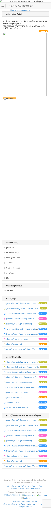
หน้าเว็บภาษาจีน (17, 488)
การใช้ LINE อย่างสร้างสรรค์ (17, 407)
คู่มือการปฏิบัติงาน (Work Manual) (19, 323)
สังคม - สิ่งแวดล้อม (13, 268)
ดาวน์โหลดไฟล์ (10, 98)
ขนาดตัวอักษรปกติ (30, 8)
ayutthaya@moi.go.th (12, 495)
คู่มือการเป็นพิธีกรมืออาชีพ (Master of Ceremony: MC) (26, 318)
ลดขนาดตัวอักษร (27, 8)
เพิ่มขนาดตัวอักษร (32, 8)
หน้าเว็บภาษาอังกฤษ (35, 486)
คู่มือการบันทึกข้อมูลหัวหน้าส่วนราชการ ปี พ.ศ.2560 (25, 308)
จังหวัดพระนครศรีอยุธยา (21, 5)
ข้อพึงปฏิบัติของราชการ (15, 257)
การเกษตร (9, 262)
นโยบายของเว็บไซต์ (30, 501)
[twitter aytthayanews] (42, 495)
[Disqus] (25, 137)
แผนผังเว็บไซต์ (20, 486)
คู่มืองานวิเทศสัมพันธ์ (14, 344)
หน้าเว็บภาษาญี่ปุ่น (33, 488)
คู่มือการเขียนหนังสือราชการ (17, 339)
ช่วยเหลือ (16, 501)
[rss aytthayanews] (26, 497)
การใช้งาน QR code (14, 402)
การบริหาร (10, 273)
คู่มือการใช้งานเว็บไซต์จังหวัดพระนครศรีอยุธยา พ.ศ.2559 (28, 303)
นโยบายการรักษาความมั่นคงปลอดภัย (17, 504)
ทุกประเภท (10, 247)
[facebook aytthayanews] (28, 495)
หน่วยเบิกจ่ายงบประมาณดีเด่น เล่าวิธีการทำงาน (24, 349)
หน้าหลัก (10, 486)
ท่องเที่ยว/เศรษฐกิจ (13, 252)
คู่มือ (7, 278)
